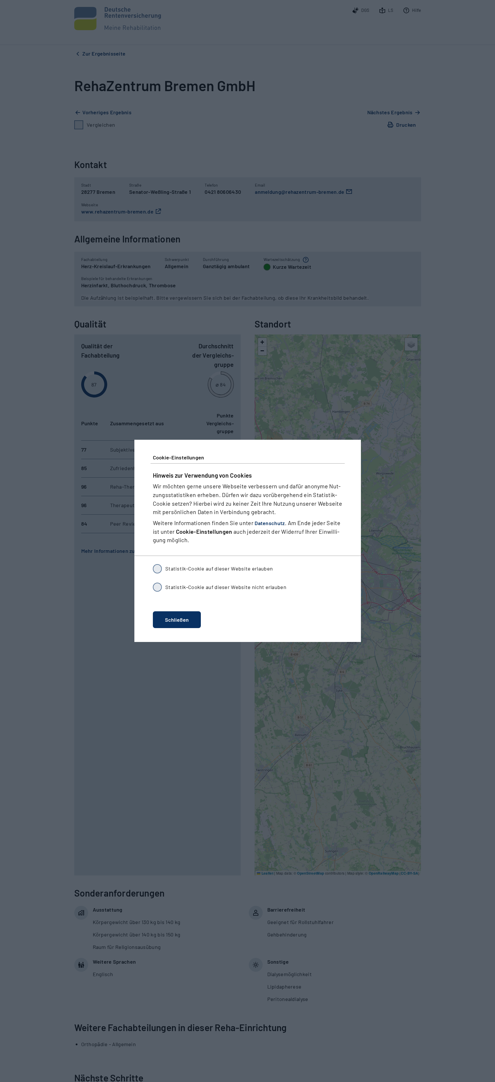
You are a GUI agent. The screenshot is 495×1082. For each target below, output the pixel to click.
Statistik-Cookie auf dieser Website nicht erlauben (225, 587)
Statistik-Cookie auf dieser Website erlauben (219, 569)
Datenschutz (270, 523)
